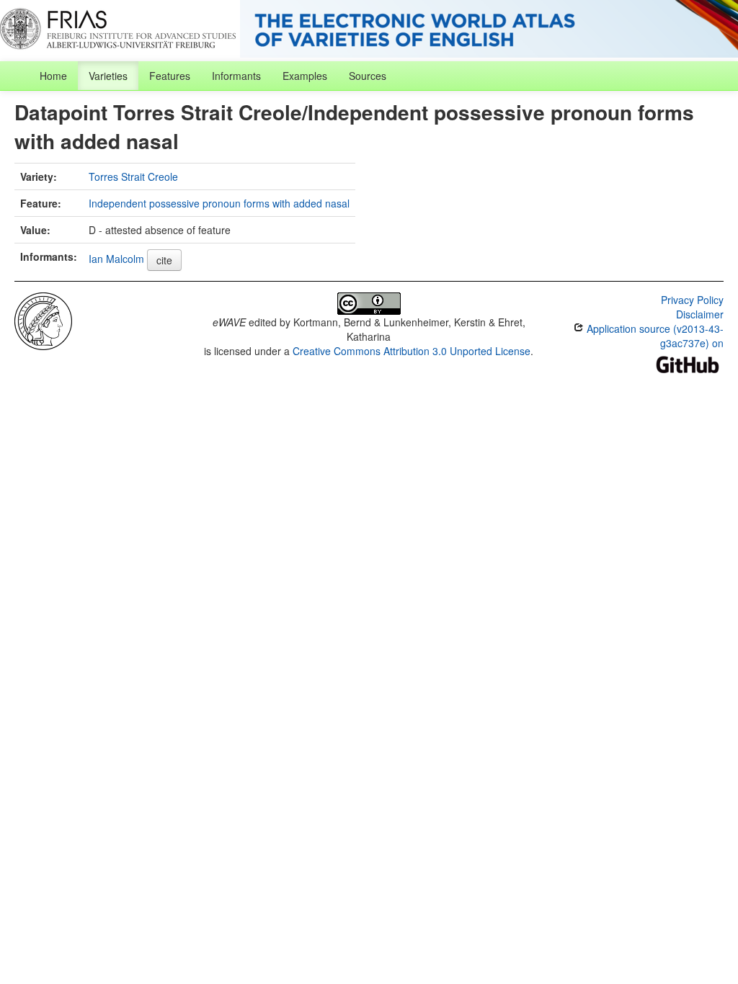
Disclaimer (700, 314)
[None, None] (43, 320)
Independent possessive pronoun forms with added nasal (219, 203)
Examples (305, 75)
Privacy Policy (692, 299)
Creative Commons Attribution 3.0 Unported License (411, 351)
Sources (367, 75)
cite (164, 260)
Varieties (108, 75)
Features (169, 75)
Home (53, 75)
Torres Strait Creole (133, 176)
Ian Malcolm (116, 258)
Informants (236, 75)
